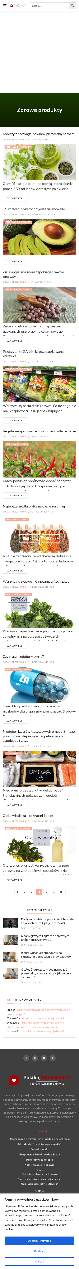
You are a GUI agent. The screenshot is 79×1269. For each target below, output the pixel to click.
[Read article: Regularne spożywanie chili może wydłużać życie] (39, 459)
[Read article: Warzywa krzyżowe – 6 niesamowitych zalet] (39, 609)
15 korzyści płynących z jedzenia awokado (34, 209)
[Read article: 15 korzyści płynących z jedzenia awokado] (39, 237)
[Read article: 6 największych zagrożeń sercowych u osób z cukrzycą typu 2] (10, 939)
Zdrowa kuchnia (17, 444)
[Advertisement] (39, 53)
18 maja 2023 (37, 746)
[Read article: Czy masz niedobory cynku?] (39, 684)
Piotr (22, 139)
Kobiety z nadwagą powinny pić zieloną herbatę (39, 134)
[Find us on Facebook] (26, 1058)
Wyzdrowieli (39, 1149)
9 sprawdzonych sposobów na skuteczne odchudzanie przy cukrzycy (46, 955)
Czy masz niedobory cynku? (23, 656)
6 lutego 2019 (38, 436)
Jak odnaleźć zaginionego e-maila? (39, 1144)
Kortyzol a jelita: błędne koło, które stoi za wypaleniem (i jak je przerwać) (48, 921)
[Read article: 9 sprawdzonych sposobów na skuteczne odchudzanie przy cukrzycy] (10, 956)
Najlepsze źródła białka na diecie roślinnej (34, 506)
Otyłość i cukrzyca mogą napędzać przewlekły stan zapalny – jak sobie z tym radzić (46, 973)
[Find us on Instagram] (53, 1058)
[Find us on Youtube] (44, 1058)
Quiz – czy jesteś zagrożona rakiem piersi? (39, 1179)
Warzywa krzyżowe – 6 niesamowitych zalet (36, 581)
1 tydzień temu (32, 928)
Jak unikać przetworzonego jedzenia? (42, 1018)
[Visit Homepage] (18, 5)
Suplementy (13, 753)
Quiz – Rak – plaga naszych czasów (40, 1174)
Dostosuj (39, 1251)
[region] (39, 1231)
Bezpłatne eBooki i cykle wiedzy (39, 1154)
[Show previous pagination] (10, 892)
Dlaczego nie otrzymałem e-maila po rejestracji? (39, 1138)
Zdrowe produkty (18, 147)
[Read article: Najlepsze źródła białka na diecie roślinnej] (39, 534)
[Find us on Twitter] (35, 1058)
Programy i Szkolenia (39, 1159)
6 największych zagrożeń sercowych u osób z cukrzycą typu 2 (46, 938)
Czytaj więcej (17, 198)
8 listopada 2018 (39, 587)
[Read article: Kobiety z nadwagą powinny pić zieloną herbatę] (39, 162)
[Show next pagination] (68, 892)
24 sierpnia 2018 (39, 821)
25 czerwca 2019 (39, 214)
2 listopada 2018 (39, 662)
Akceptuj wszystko (39, 1240)
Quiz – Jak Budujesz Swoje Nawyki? (39, 1183)
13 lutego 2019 (38, 361)
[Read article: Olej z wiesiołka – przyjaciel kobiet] (39, 843)
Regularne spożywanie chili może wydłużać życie (39, 431)
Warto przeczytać (18, 289)
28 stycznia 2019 (39, 512)
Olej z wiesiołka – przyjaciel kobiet (28, 815)
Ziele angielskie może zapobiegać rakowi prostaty (33, 274)
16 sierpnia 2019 (39, 139)
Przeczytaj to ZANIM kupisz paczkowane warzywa (33, 353)
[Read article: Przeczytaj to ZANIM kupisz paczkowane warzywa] (39, 384)
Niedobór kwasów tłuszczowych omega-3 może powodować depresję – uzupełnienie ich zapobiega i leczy (39, 736)
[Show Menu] (5, 6)
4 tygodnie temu (32, 945)
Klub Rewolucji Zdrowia (39, 1164)
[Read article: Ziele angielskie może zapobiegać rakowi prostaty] (39, 304)
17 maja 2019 (37, 282)
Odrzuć (39, 1261)
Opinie (39, 1190)
